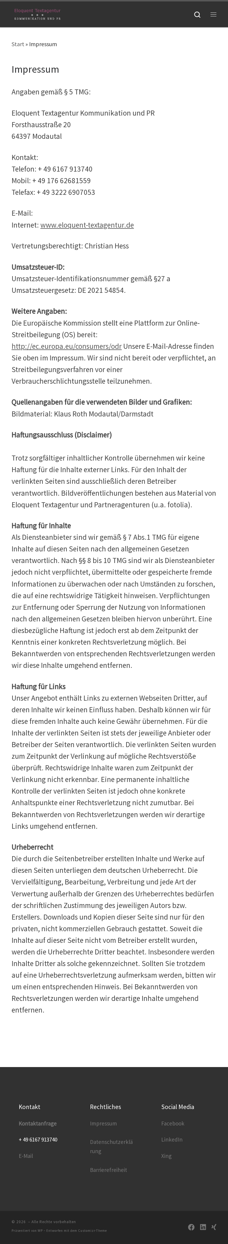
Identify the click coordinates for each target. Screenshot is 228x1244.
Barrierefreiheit (108, 1169)
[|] (37, 14)
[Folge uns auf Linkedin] (203, 1227)
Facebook (172, 1123)
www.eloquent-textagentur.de (87, 225)
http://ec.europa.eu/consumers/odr (67, 346)
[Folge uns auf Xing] (213, 1227)
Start (18, 44)
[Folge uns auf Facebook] (191, 1227)
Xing (166, 1155)
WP (40, 1231)
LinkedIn (172, 1139)
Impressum (103, 1123)
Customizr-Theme (92, 1231)
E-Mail (26, 1155)
